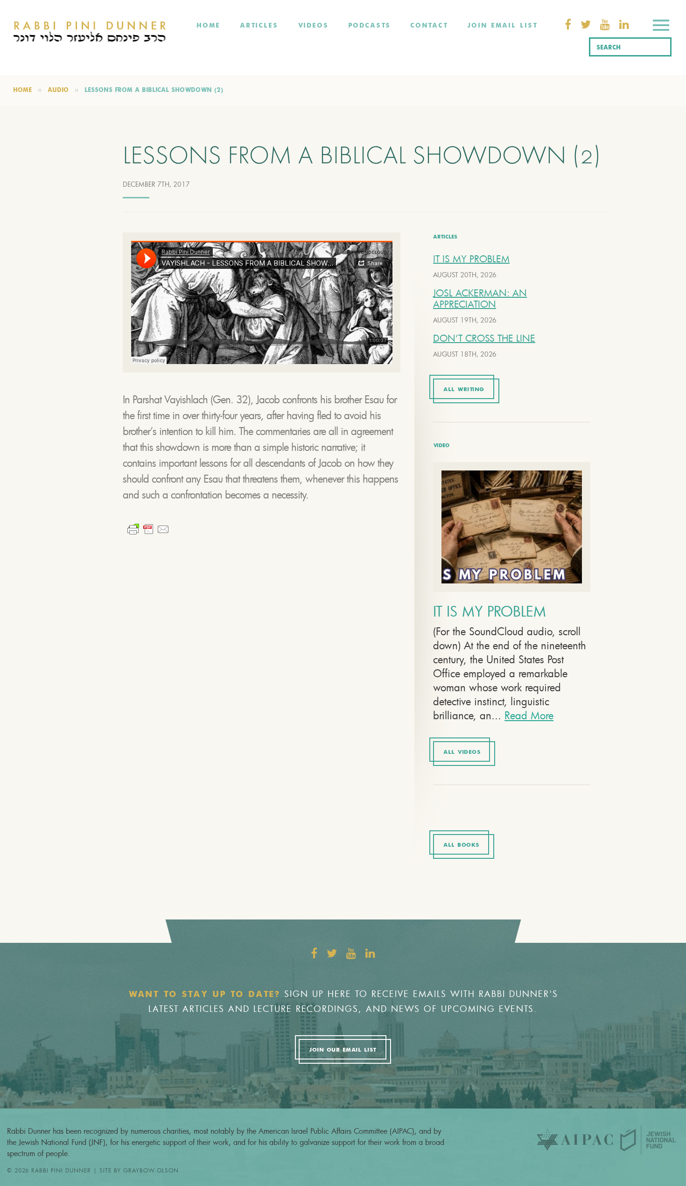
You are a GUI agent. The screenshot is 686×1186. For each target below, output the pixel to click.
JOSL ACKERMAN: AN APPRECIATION (480, 298)
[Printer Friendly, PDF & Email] (148, 528)
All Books (461, 845)
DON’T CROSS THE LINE (484, 338)
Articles (259, 25)
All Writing (463, 390)
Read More (528, 715)
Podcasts (369, 25)
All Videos (461, 752)
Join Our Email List (342, 1050)
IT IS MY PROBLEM (471, 259)
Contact (429, 25)
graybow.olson (151, 1170)
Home (208, 25)
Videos (313, 25)
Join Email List (502, 25)
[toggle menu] (661, 27)
